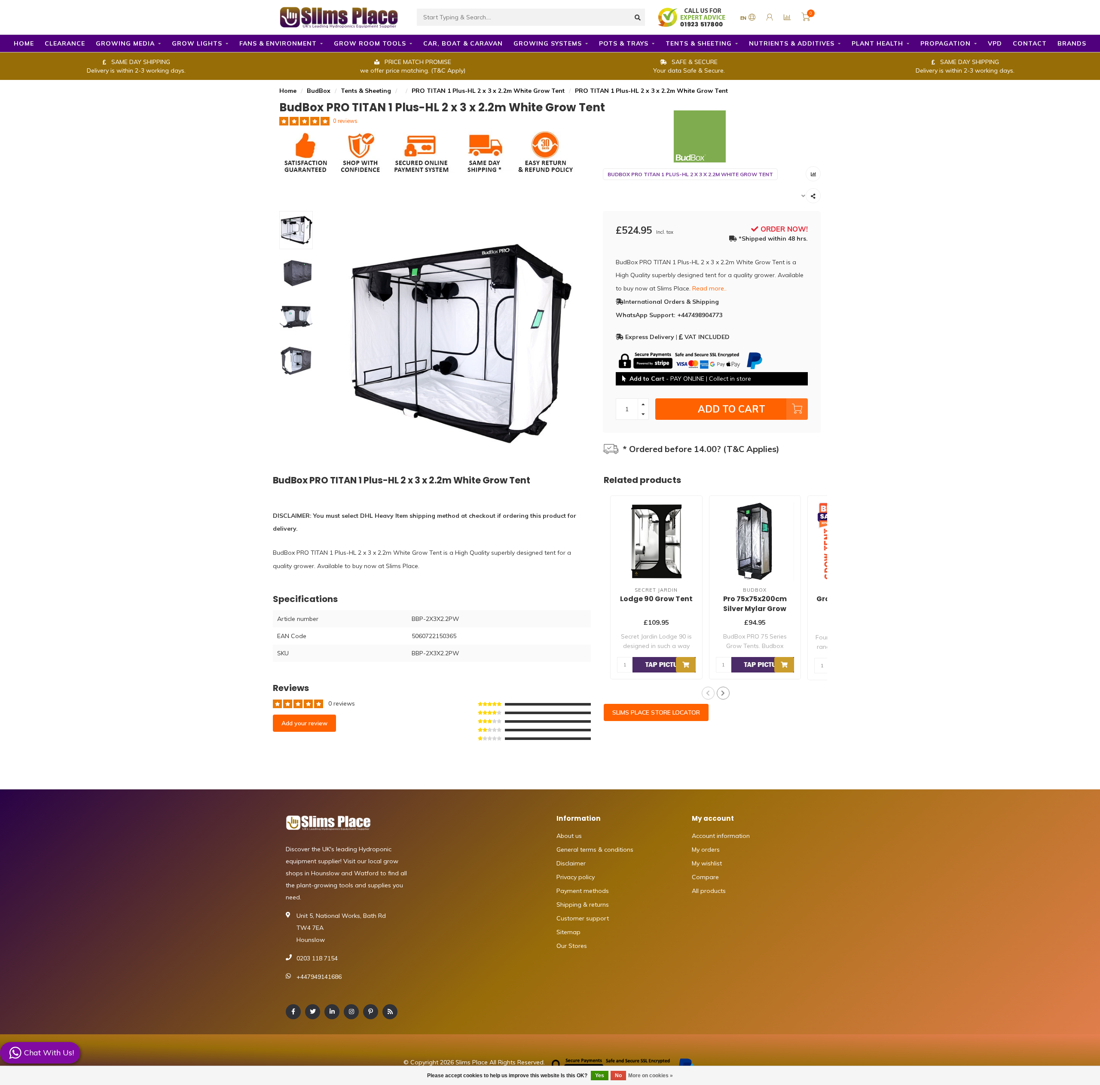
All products (709, 891)
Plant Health (877, 43)
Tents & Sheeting (699, 43)
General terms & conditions (594, 849)
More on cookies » (650, 1076)
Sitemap (568, 932)
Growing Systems (547, 43)
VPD (995, 43)
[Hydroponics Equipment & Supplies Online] (339, 16)
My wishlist (707, 863)
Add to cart (731, 409)
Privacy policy (575, 877)
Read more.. (709, 288)
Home (24, 43)
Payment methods (582, 891)
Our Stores (571, 946)
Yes (599, 1076)
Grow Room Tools (370, 43)
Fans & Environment (278, 43)
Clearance (65, 43)
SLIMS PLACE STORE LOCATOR (656, 712)
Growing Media (125, 43)
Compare (705, 877)
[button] (708, 693)
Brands (1071, 43)
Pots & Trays (623, 43)
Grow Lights (197, 43)
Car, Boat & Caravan (463, 43)
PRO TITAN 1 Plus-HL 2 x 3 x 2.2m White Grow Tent (488, 91)
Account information (721, 836)
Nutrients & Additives (791, 43)
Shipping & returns (582, 904)
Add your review (304, 723)
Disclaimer (571, 863)
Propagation (945, 43)
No (618, 1076)
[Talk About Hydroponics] (692, 17)
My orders (706, 849)
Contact (1030, 43)
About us (569, 836)
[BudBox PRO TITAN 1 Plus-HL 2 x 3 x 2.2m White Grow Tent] (712, 136)
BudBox (318, 91)
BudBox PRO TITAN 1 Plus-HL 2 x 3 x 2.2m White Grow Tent (690, 174)
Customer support (582, 918)
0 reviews (345, 120)
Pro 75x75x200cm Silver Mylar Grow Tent (755, 608)
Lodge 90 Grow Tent (656, 599)
